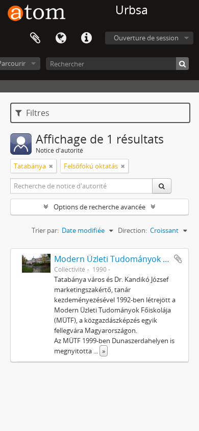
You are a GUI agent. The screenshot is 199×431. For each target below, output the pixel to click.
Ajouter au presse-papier (178, 259)
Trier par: (45, 230)
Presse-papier (35, 38)
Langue (60, 38)
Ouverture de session (146, 37)
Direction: (132, 230)
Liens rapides (86, 38)
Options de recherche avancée (99, 206)
